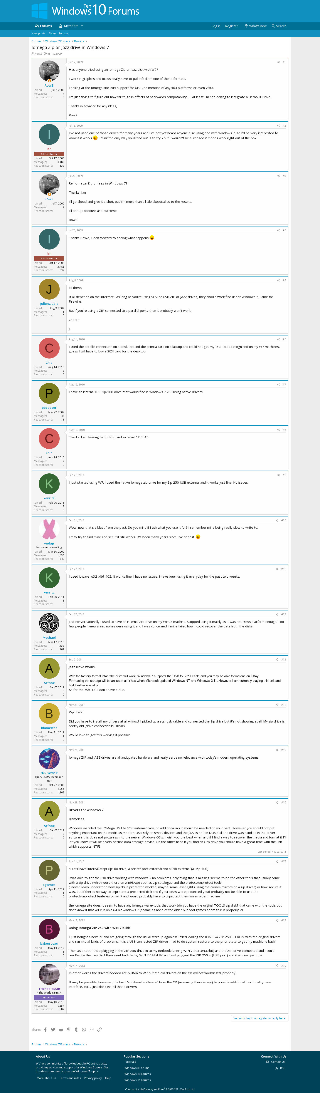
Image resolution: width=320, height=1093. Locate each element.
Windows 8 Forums (137, 1068)
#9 (284, 475)
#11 (283, 569)
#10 (283, 520)
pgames (49, 884)
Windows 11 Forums (138, 1080)
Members (71, 25)
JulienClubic (49, 303)
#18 (283, 920)
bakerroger (49, 943)
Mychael (49, 637)
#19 (283, 965)
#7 (284, 384)
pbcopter (49, 407)
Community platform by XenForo (160, 1089)
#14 (283, 705)
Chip (49, 362)
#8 (284, 430)
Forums (46, 25)
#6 (284, 339)
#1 (284, 62)
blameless (49, 728)
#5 (284, 280)
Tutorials (130, 1062)
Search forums (59, 33)
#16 (283, 802)
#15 (283, 750)
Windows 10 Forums (138, 1074)
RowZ (38, 53)
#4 (284, 230)
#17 (283, 861)
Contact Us (278, 1062)
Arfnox (49, 683)
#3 (284, 176)
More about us (46, 1078)
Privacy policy (93, 1078)
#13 (283, 659)
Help (108, 1078)
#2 (284, 125)
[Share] (278, 62)
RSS (282, 1068)
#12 (283, 614)
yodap (49, 543)
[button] (82, 26)
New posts (38, 33)
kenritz (49, 498)
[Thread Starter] (49, 81)
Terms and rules (70, 1078)
